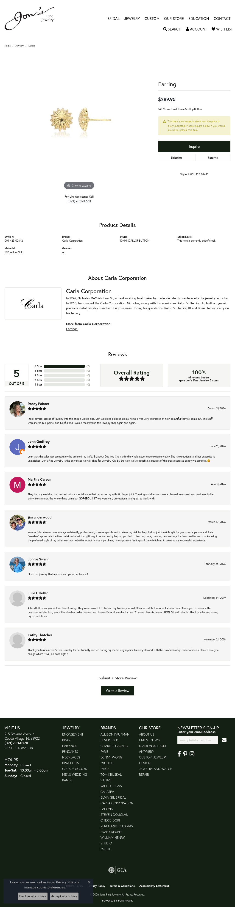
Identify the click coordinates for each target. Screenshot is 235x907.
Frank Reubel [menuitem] (112, 832)
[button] (172, 29)
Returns (213, 157)
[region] (79, 122)
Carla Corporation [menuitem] (117, 803)
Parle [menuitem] (105, 768)
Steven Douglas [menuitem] (114, 814)
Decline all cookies (32, 896)
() (88, 366)
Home (8, 45)
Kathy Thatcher (40, 635)
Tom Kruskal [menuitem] (111, 774)
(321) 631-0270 (79, 200)
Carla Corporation (72, 240)
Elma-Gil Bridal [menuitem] (113, 797)
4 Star (38, 370)
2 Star (38, 380)
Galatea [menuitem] (107, 791)
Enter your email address (196, 732)
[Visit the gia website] (117, 870)
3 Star (38, 375)
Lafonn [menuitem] (107, 809)
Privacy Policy (96, 886)
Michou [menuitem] (107, 763)
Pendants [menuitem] (70, 751)
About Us (146, 734)
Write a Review (117, 690)
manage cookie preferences (44, 887)
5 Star (38, 366)
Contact (222, 18)
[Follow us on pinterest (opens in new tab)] (185, 754)
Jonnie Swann (38, 559)
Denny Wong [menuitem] (111, 757)
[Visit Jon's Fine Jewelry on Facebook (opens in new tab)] (179, 754)
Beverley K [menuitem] (109, 740)
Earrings (72, 329)
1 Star (38, 384)
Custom (152, 18)
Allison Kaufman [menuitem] (115, 734)
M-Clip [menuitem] (106, 849)
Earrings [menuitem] (69, 746)
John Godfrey (39, 441)
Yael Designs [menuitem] (111, 786)
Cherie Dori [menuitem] (110, 820)
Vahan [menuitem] (106, 780)
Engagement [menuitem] (72, 734)
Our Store (174, 18)
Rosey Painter (38, 403)
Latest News (149, 740)
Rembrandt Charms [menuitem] (117, 826)
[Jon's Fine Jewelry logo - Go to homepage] (31, 19)
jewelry (19, 45)
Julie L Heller (38, 593)
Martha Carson (39, 479)
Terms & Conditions (122, 886)
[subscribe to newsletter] (224, 740)
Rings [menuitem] (66, 740)
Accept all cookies (64, 896)
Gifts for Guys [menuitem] (74, 768)
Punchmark (125, 900)
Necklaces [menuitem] (71, 757)
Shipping (176, 157)
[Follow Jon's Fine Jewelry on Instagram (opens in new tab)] (192, 754)
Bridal (113, 18)
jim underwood (40, 517)
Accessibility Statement (154, 886)
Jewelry (132, 18)
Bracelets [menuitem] (70, 763)
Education (198, 18)
